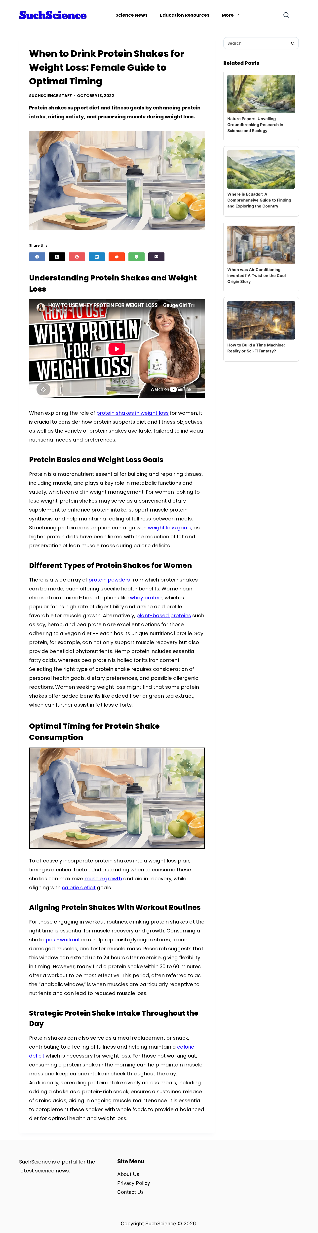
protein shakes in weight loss (132, 413)
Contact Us (130, 1192)
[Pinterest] (77, 256)
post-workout (63, 939)
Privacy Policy (133, 1183)
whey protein (146, 597)
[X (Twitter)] (57, 256)
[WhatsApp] (136, 256)
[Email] (156, 256)
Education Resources (184, 15)
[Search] (286, 15)
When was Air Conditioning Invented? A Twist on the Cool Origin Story (256, 275)
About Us (128, 1174)
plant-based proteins (163, 615)
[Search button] (292, 43)
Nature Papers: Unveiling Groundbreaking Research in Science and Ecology (255, 124)
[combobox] (255, 43)
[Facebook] (37, 256)
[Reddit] (117, 256)
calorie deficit (79, 887)
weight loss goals (169, 527)
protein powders (109, 579)
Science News (132, 15)
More (228, 15)
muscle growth (103, 878)
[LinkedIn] (97, 256)
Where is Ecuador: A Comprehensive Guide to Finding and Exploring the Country (259, 200)
